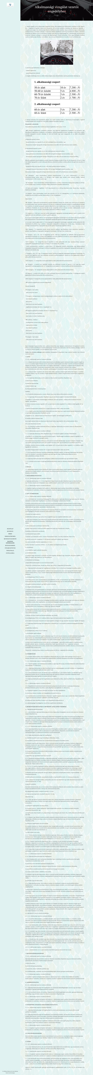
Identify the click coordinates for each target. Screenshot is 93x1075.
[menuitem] (10, 529)
